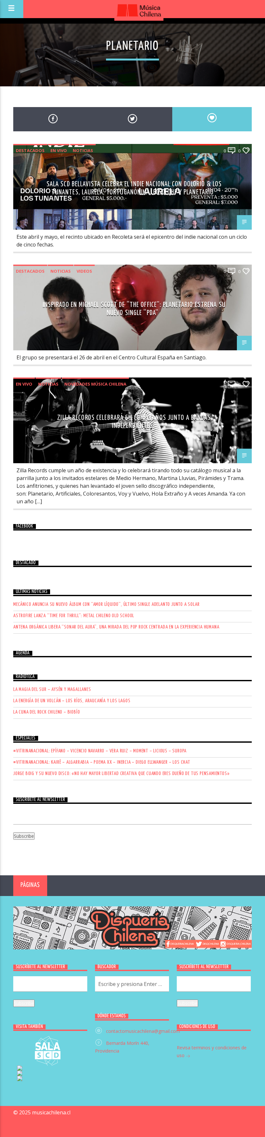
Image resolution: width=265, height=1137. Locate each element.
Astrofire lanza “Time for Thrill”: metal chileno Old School (73, 615)
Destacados (30, 150)
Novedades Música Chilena (95, 384)
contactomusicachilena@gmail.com (143, 1031)
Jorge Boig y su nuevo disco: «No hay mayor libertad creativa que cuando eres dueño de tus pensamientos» (121, 773)
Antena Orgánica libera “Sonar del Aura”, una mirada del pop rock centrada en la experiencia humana (116, 627)
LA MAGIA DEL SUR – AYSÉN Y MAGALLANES (52, 689)
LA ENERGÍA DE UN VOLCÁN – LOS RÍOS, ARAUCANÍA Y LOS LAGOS (72, 700)
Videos (84, 271)
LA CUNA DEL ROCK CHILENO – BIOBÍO (46, 712)
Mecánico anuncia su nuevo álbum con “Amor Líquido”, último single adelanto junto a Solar (106, 604)
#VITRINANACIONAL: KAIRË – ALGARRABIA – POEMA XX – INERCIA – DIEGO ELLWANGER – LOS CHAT (101, 762)
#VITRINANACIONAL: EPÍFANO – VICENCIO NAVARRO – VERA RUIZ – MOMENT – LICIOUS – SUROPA (99, 751)
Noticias (83, 150)
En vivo (58, 150)
